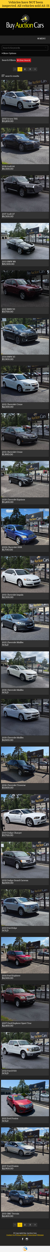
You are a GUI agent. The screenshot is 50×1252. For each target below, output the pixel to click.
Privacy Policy (21, 1235)
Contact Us (10, 1235)
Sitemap (40, 1235)
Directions (32, 1235)
